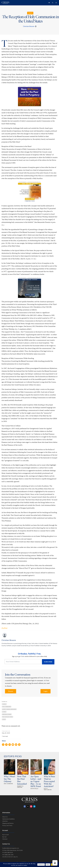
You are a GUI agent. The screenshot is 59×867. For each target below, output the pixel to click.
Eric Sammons (8, 783)
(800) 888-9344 (8, 852)
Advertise (5, 821)
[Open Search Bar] (52, 3)
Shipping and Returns (8, 823)
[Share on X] (3, 744)
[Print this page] (16, 744)
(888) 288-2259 (9, 854)
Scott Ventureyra (48, 789)
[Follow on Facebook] (24, 806)
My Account (5, 834)
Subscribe (48, 662)
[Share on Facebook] (6, 744)
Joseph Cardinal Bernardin (9, 709)
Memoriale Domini (6, 714)
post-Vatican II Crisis (7, 716)
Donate (10, 691)
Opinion (30, 13)
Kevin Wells (34, 788)
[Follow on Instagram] (31, 806)
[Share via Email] (13, 744)
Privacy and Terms (7, 825)
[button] (54, 862)
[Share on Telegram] (9, 744)
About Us (5, 817)
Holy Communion (6, 706)
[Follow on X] (28, 806)
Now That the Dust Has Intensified (22, 780)
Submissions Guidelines (8, 819)
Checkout (4, 839)
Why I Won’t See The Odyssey (9, 779)
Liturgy (4, 711)
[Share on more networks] (19, 744)
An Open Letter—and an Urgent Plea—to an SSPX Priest (35, 781)
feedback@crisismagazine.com (10, 848)
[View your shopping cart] (49, 3)
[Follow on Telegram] (34, 806)
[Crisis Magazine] (5, 3)
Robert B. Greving (20, 786)
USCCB (3, 719)
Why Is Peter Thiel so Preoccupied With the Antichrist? (49, 781)
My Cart (4, 837)
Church (4, 704)
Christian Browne (28, 26)
